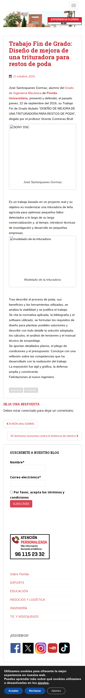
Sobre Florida (19, 574)
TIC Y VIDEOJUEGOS (24, 616)
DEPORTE (17, 582)
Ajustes (56, 690)
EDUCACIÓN (19, 591)
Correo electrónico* (25, 477)
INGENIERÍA (18, 608)
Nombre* (17, 462)
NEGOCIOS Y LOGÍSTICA (27, 599)
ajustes (43, 683)
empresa (16, 390)
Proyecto (31, 390)
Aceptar (13, 690)
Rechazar (35, 690)
